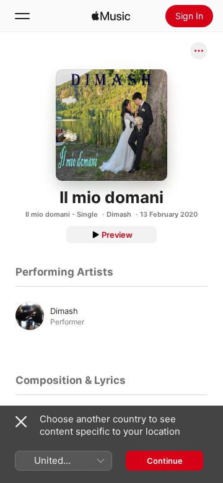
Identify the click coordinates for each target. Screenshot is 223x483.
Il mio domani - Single (61, 214)
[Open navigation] (22, 16)
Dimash (119, 214)
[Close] (21, 421)
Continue (165, 461)
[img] (111, 16)
